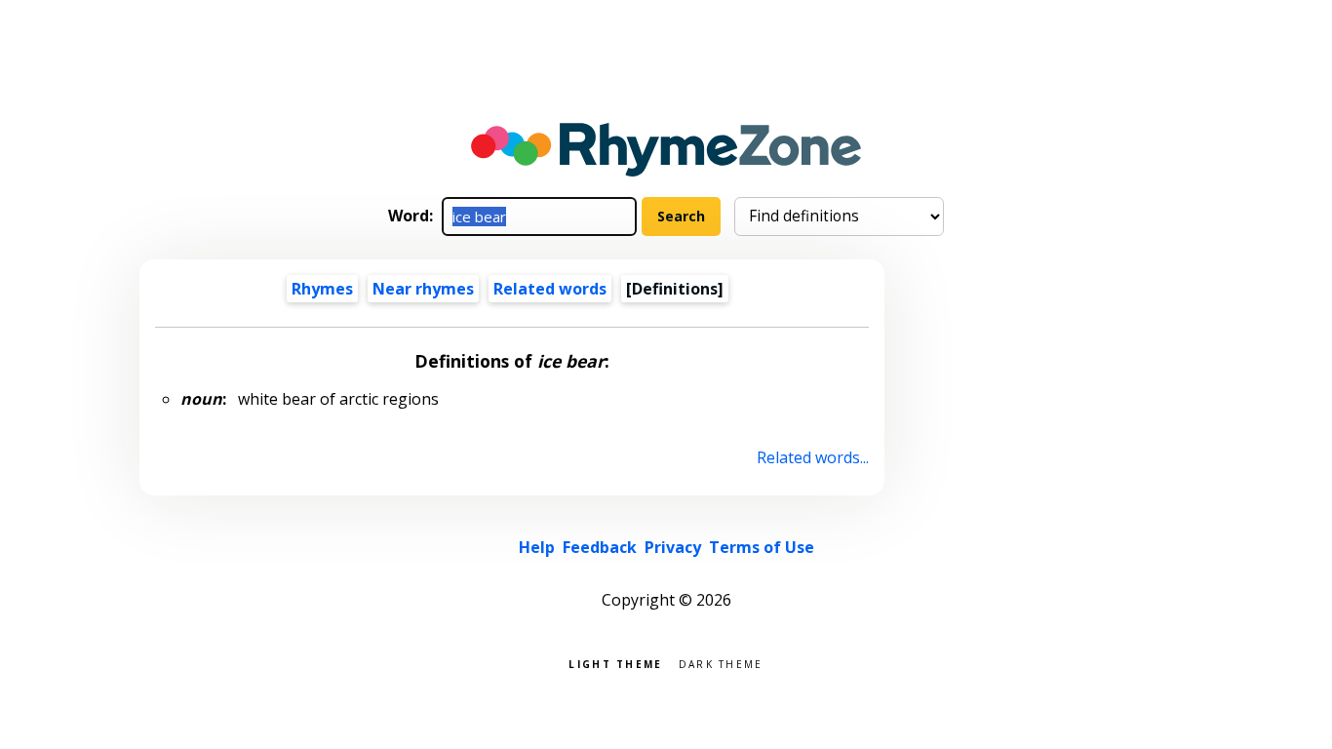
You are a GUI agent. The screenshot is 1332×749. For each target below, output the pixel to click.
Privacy (673, 547)
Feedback (600, 547)
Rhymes (322, 288)
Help (537, 547)
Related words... (813, 457)
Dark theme (721, 662)
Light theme (615, 662)
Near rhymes (423, 288)
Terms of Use (761, 547)
